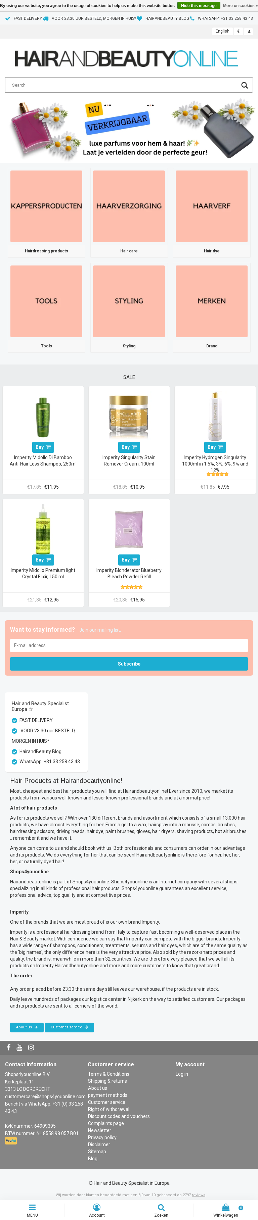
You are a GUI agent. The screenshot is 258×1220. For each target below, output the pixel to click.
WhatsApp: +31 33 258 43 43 (225, 18)
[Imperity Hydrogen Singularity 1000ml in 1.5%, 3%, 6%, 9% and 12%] (215, 416)
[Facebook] (9, 1048)
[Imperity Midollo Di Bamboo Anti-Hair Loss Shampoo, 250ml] (43, 416)
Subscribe (129, 664)
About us (24, 1027)
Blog (92, 1158)
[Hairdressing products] (46, 206)
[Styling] (129, 301)
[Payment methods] (11, 1141)
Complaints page (106, 1123)
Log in (182, 1074)
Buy (40, 447)
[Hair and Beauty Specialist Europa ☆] (126, 55)
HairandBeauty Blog (167, 18)
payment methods (107, 1095)
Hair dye (212, 251)
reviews (198, 1195)
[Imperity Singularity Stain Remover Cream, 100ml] (129, 416)
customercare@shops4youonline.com (45, 1096)
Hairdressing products (46, 251)
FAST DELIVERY (28, 18)
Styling (129, 346)
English (222, 31)
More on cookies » (240, 5)
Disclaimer (99, 1144)
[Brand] (212, 301)
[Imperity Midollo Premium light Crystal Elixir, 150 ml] (43, 528)
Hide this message (199, 5)
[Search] (244, 86)
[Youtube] (20, 1048)
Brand (211, 346)
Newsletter (99, 1130)
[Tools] (46, 301)
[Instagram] (32, 1048)
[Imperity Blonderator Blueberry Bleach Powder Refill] (129, 528)
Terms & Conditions (108, 1074)
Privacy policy (102, 1137)
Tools (46, 346)
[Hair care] (129, 206)
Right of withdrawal (108, 1109)
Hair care (129, 251)
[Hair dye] (212, 206)
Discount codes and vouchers (119, 1116)
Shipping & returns (107, 1081)
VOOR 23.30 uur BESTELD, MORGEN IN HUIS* (94, 18)
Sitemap (97, 1151)
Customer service (67, 1027)
